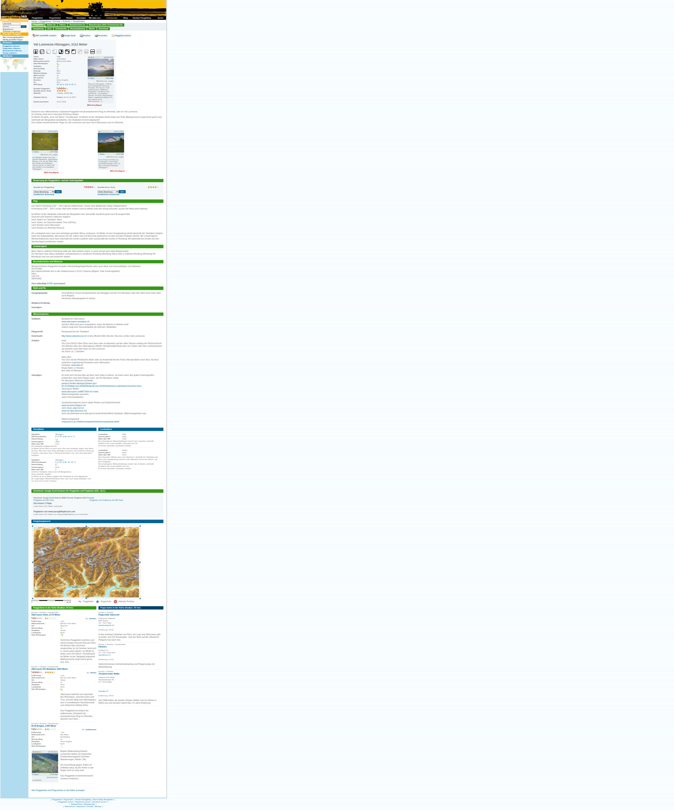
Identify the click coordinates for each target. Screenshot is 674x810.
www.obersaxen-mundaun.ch (76, 321)
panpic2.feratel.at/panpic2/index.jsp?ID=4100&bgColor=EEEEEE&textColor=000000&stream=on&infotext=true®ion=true (101, 384)
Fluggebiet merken (123, 36)
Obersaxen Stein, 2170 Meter (45, 615)
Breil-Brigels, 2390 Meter (43, 726)
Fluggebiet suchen (66, 802)
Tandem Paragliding (83, 800)
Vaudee (93, 619)
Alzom (93, 673)
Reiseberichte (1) (77, 25)
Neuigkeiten (109, 800)
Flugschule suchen (82, 802)
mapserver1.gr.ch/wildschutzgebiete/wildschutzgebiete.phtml (90, 421)
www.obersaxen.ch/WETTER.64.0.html (80, 391)
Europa (56, 21)
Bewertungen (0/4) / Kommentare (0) (106, 25)
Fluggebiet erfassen (11, 46)
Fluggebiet (38, 24)
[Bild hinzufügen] (94, 105)
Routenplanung (77, 29)
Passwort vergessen (12, 31)
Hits (71, 93)
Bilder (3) (51, 25)
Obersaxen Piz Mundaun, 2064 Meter (49, 669)
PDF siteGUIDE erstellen (45, 36)
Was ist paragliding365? (13, 37)
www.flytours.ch (104, 655)
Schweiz (66, 21)
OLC (49, 29)
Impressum (80, 806)
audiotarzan (91, 729)
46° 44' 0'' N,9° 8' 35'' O (66, 84)
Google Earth (69, 36)
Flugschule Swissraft (108, 615)
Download (103, 29)
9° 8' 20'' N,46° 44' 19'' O (65, 462)
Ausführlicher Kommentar (109, 194)
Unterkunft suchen (99, 802)
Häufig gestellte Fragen (13, 40)
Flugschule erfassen (11, 48)
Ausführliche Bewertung (44, 194)
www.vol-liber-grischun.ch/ (74, 411)
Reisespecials (89, 804)
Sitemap (98, 806)
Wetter (92, 29)
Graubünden (79, 21)
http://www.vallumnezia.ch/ (74, 336)
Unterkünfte (61, 29)
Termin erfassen (10, 53)
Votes (60, 93)
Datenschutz (70, 806)
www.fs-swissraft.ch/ (106, 625)
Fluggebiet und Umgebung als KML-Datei (106, 500)
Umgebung (38, 29)
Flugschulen (68, 800)
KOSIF (50, 283)
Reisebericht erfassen (12, 51)
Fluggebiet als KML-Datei (44, 500)
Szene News (98, 800)
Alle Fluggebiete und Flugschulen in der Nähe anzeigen (58, 790)
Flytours (102, 647)
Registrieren (8, 29)
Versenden (102, 36)
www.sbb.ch (77, 365)
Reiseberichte (76, 804)
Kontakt (90, 806)
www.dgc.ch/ (103, 691)
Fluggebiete (45, 21)
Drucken (86, 36)
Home (34, 21)
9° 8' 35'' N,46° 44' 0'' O (65, 436)
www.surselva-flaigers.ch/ (74, 405)
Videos (62, 25)
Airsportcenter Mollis (109, 674)
